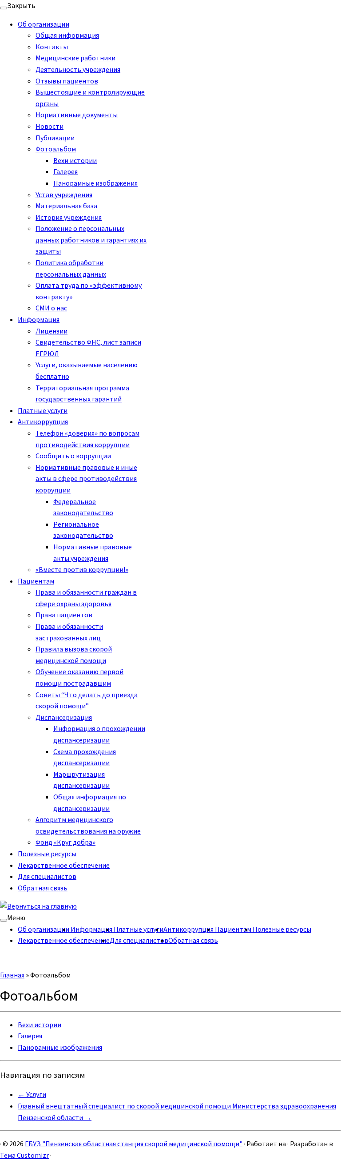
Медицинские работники (75, 57)
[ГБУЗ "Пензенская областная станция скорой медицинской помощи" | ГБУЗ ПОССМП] (38, 906)
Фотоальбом (56, 148)
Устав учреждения (64, 194)
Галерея (65, 171)
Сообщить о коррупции (73, 455)
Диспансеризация (64, 717)
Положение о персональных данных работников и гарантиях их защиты (91, 239)
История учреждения (69, 217)
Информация (38, 319)
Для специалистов (47, 876)
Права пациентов (64, 614)
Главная (12, 974)
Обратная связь (42, 887)
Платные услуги (42, 410)
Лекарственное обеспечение (64, 865)
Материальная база (66, 205)
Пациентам (36, 580)
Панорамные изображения (95, 183)
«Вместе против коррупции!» (82, 569)
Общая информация (67, 35)
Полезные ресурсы (47, 853)
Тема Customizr (24, 1155)
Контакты (52, 46)
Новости (49, 126)
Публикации (55, 137)
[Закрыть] (3, 8)
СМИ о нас (51, 307)
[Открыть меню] (3, 920)
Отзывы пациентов (67, 80)
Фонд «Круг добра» (65, 842)
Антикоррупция (43, 421)
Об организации (43, 24)
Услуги (32, 1094)
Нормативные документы (77, 114)
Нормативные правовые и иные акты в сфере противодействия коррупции (86, 478)
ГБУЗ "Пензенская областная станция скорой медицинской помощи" (133, 1143)
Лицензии (51, 330)
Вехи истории (75, 160)
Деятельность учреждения (78, 69)
